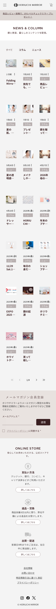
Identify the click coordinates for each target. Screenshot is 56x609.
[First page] (12, 380)
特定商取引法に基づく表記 (29, 577)
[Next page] (36, 380)
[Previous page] (19, 380)
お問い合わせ (28, 572)
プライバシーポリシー (28, 582)
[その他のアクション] (15, 74)
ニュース (36, 49)
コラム (22, 49)
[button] (51, 4)
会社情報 (28, 568)
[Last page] (44, 380)
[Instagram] (22, 598)
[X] (34, 598)
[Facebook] (28, 598)
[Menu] (4, 5)
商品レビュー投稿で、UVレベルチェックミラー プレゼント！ (28, 15)
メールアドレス (10, 416)
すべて (9, 49)
